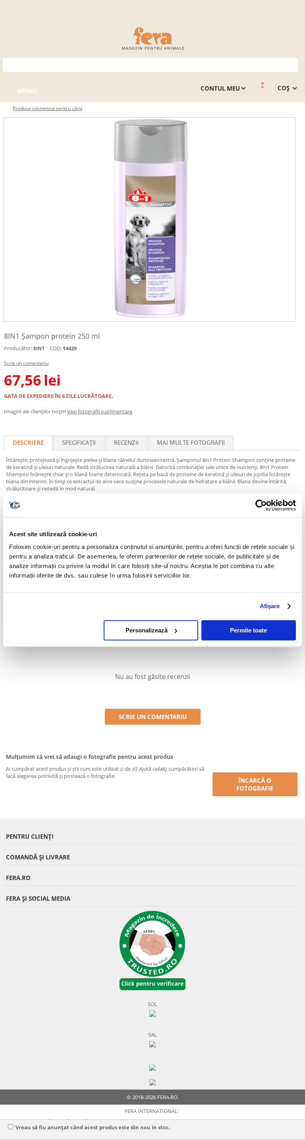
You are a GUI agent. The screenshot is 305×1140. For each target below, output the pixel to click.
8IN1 (38, 348)
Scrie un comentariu (26, 363)
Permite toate (248, 630)
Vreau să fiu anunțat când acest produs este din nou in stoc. (92, 1127)
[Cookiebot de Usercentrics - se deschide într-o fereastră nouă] (261, 505)
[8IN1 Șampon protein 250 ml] (149, 219)
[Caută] (292, 64)
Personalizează (146, 630)
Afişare (270, 606)
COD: (56, 348)
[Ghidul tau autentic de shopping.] (152, 1067)
